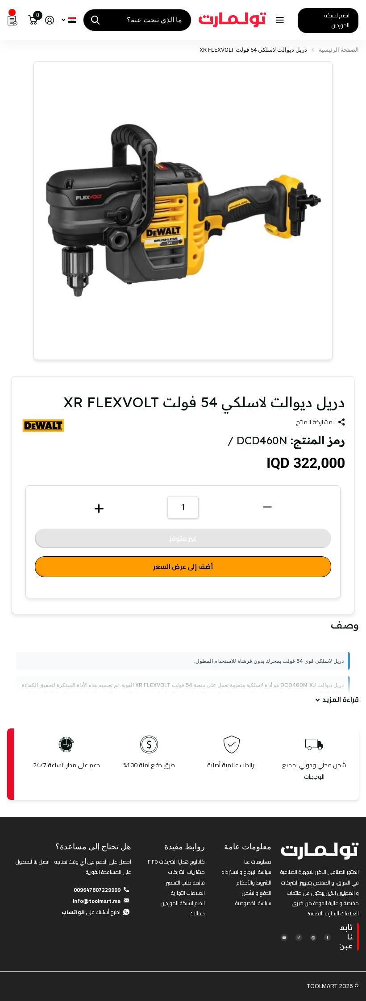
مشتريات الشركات (186, 872)
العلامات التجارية (188, 893)
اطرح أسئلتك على (91, 912)
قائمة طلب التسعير (185, 882)
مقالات (197, 913)
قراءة (340, 699)
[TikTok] (298, 937)
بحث (95, 20)
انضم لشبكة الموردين (336, 20)
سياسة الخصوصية (253, 903)
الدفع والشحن (256, 893)
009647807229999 (97, 890)
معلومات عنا (257, 861)
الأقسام (279, 20)
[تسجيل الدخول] (49, 20)
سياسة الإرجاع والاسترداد (246, 872)
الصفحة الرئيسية (339, 49)
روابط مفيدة (184, 846)
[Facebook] (327, 937)
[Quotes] (12, 20)
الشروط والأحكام (254, 882)
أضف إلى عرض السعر (183, 566)
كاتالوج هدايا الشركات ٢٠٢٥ (176, 861)
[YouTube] (284, 937)
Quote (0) (7, 258)
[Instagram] (313, 937)
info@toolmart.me (97, 901)
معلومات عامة (247, 846)
